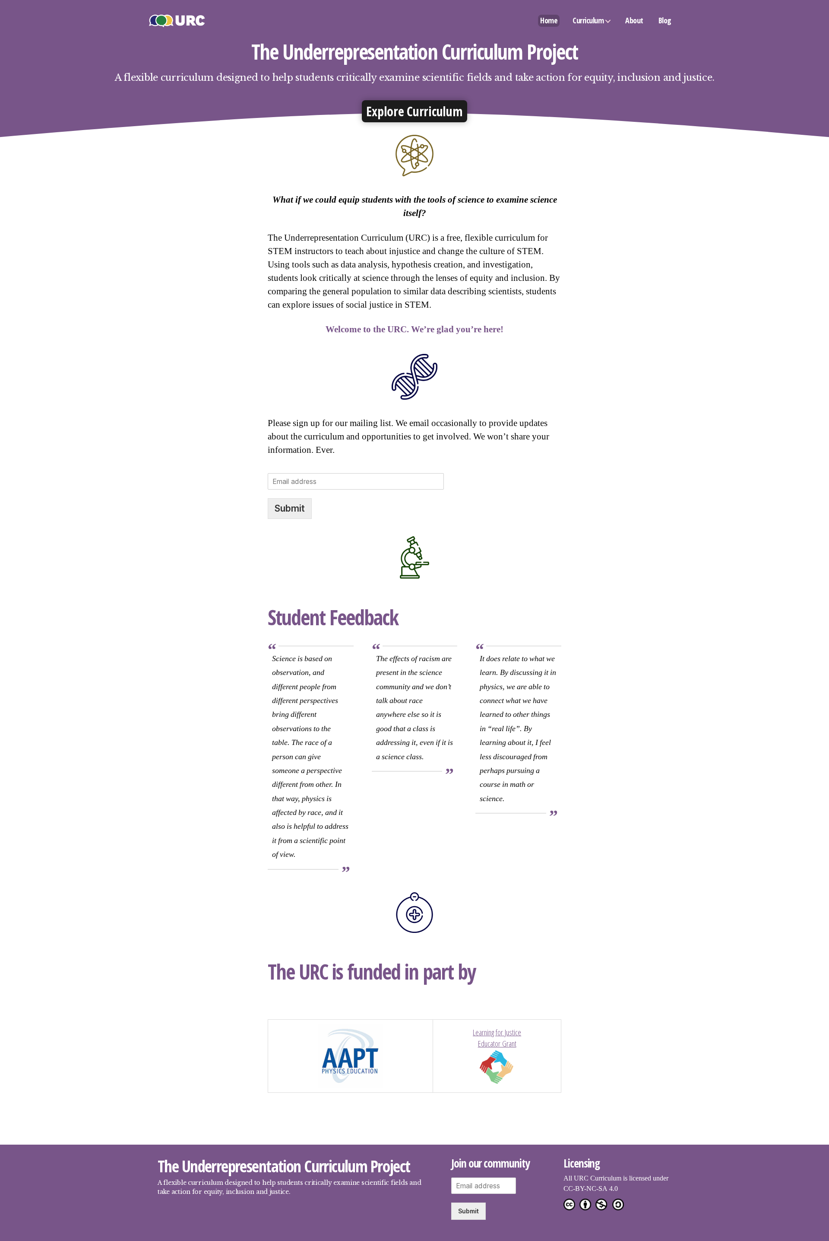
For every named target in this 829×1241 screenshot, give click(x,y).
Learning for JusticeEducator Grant (497, 1038)
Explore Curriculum (414, 111)
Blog (664, 20)
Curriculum (588, 20)
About (634, 20)
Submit (290, 508)
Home (548, 20)
